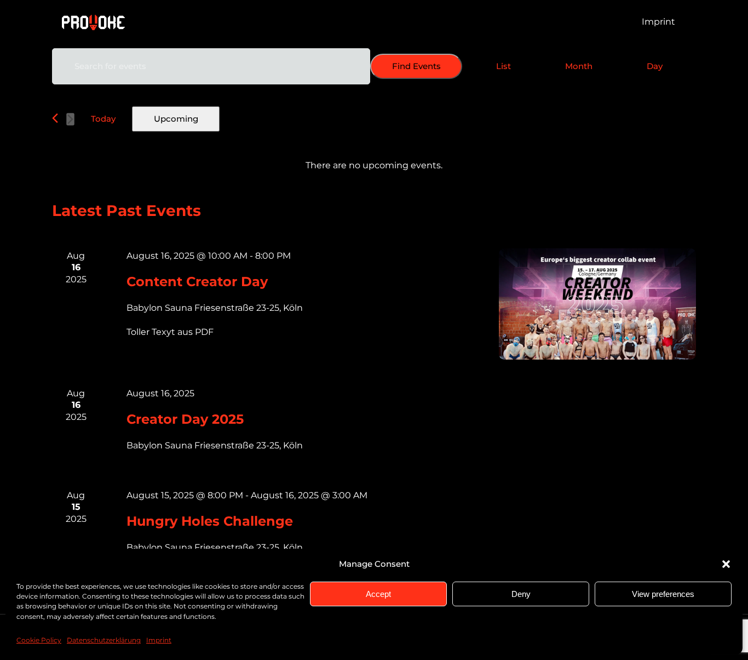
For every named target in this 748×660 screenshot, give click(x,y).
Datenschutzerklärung (104, 640)
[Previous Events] (55, 118)
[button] (726, 564)
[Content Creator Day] (597, 304)
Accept (378, 594)
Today (103, 118)
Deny (521, 594)
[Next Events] (70, 119)
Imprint (158, 640)
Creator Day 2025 (185, 419)
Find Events (416, 66)
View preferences (663, 594)
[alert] (374, 165)
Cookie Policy (38, 640)
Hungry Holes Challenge (209, 521)
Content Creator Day (197, 281)
